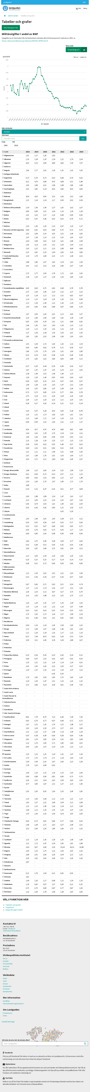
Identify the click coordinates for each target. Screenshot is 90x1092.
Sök (79, 8)
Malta (6, 545)
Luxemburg (8, 522)
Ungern (7, 851)
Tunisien (7, 825)
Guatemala (8, 366)
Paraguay (8, 659)
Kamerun (7, 437)
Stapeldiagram (74, 49)
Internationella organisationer (13, 1004)
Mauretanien (9, 556)
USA (5, 858)
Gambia (7, 347)
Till (13, 142)
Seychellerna (9, 732)
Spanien (7, 754)
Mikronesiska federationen (8, 568)
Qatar (6, 674)
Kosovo (7, 478)
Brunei (6, 241)
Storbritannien (10, 762)
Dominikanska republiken (14, 288)
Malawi (7, 530)
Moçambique (9, 573)
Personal (6, 966)
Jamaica (7, 418)
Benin (6, 219)
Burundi (7, 252)
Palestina (8, 647)
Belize (6, 215)
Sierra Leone (9, 735)
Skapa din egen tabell (14, 910)
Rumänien (8, 677)
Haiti (6, 381)
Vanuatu (7, 866)
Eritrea (7, 310)
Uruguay (7, 855)
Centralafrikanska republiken (10, 257)
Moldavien (8, 577)
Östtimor (7, 892)
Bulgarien (8, 245)
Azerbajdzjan (9, 189)
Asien (5, 981)
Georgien (7, 351)
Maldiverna (8, 537)
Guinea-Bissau (9, 374)
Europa (5, 984)
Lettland (7, 500)
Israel (6, 411)
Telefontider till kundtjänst (11, 931)
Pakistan (7, 640)
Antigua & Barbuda (11, 174)
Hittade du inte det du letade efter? (16, 1040)
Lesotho (7, 496)
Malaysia (7, 533)
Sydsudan (8, 784)
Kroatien (7, 481)
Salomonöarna (10, 702)
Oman (6, 636)
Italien (6, 414)
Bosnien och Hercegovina (14, 230)
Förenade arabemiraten (13, 340)
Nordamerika (7, 991)
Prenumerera (7, 1013)
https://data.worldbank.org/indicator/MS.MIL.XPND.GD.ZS (25, 41)
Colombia (8, 266)
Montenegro (9, 588)
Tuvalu (6, 836)
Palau (6, 644)
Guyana (7, 377)
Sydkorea (8, 780)
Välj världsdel (7, 128)
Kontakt (5, 961)
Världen (7, 132)
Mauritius (8, 560)
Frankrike (8, 336)
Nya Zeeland (9, 633)
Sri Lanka (7, 758)
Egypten (7, 295)
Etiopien (7, 321)
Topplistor (10, 907)
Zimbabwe (8, 884)
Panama (7, 651)
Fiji (5, 325)
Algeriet (7, 163)
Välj (84, 2)
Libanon (7, 504)
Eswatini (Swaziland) (12, 318)
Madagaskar (9, 526)
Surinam (7, 769)
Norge (6, 629)
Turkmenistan (9, 832)
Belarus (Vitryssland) (12, 207)
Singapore (8, 739)
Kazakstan (8, 448)
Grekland (7, 359)
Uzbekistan (8, 862)
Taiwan (7, 795)
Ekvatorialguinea (11, 299)
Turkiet (7, 828)
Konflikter (6, 1001)
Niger (6, 614)
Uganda (7, 843)
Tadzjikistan (9, 791)
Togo (6, 814)
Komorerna (8, 467)
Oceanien (6, 989)
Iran (5, 400)
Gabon (6, 344)
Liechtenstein (9, 515)
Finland (7, 333)
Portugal (7, 670)
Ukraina (7, 847)
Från (3, 142)
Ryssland (7, 685)
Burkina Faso (9, 248)
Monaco (7, 581)
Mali (5, 541)
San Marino (8, 709)
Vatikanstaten (9, 869)
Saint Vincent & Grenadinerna (9, 697)
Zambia (7, 880)
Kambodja (8, 433)
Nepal (6, 607)
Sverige (7, 773)
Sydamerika (7, 986)
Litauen (7, 519)
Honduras (8, 385)
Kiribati (7, 463)
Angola (7, 170)
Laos (6, 493)
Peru (6, 662)
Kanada (7, 440)
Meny (85, 8)
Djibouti (7, 281)
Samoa (7, 706)
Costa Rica (8, 269)
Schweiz (7, 721)
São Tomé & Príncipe (12, 713)
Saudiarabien (9, 717)
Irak (5, 396)
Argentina (8, 178)
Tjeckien (7, 810)
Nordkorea (8, 621)
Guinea (7, 370)
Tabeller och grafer (13, 905)
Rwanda (7, 681)
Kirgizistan (8, 459)
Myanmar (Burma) (11, 592)
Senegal (7, 724)
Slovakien (8, 743)
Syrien (6, 787)
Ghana (6, 355)
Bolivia (7, 226)
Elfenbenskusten (10, 307)
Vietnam (7, 877)
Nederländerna (10, 603)
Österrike (8, 888)
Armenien (7, 181)
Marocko (7, 548)
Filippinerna (9, 329)
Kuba (6, 485)
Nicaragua (8, 610)
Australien (8, 185)
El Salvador (8, 303)
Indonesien (8, 392)
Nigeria (7, 618)
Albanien (7, 159)
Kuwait (7, 489)
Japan (6, 422)
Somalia (7, 750)
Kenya (6, 452)
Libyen (6, 511)
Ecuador (7, 292)
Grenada (7, 362)
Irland (6, 403)
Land (6, 152)
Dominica (7, 284)
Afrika (5, 978)
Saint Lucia (8, 692)
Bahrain (7, 196)
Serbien (7, 728)
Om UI (5, 958)
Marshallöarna (9, 552)
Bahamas (7, 193)
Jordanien (8, 429)
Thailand (7, 806)
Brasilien (7, 237)
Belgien (7, 211)
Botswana (8, 234)
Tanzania (7, 799)
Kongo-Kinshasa (10, 474)
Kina (6, 455)
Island (6, 407)
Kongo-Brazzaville (11, 470)
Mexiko (7, 563)
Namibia (7, 595)
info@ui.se (11, 929)
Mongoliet (8, 584)
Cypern (7, 273)
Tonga (6, 817)
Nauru (6, 599)
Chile (6, 262)
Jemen (6, 426)
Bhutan (7, 222)
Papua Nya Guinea (11, 655)
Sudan (6, 765)
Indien (6, 388)
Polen (6, 666)
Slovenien (8, 747)
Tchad (6, 802)
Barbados (8, 204)
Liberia (7, 507)
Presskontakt (7, 964)
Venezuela (8, 873)
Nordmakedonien (11, 625)
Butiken (5, 969)
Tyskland (7, 840)
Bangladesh (8, 200)
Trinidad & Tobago (11, 821)
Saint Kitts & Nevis (11, 688)
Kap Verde (8, 444)
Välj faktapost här (11, 27)
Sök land (5, 135)
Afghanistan (9, 155)
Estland (7, 314)
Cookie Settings (8, 1021)
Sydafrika (8, 776)
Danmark (7, 277)
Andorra (7, 167)
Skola (5, 1016)
